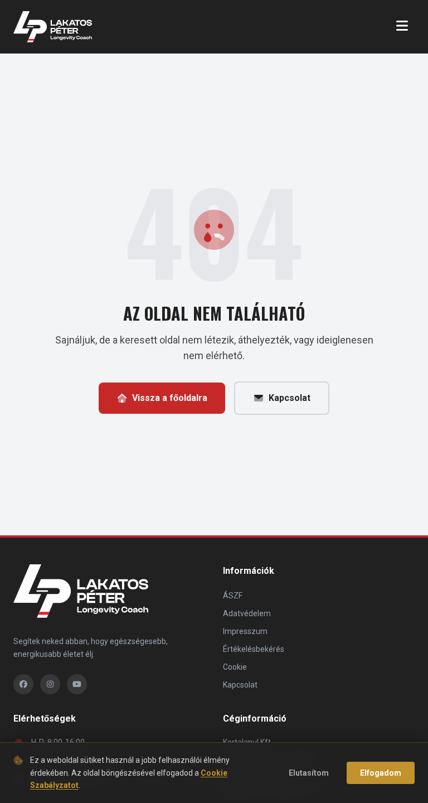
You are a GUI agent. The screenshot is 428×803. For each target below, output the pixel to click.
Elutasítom (309, 772)
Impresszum (245, 631)
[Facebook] (23, 684)
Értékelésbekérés (253, 649)
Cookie (235, 666)
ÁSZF (232, 595)
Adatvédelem (247, 613)
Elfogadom (380, 772)
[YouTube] (77, 684)
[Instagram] (50, 684)
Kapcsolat (289, 398)
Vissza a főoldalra (169, 398)
